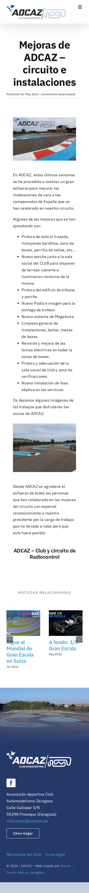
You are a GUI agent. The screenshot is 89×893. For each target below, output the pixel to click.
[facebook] (11, 783)
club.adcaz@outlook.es (27, 820)
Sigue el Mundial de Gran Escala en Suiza (20, 651)
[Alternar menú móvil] (80, 7)
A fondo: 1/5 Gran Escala (63, 645)
